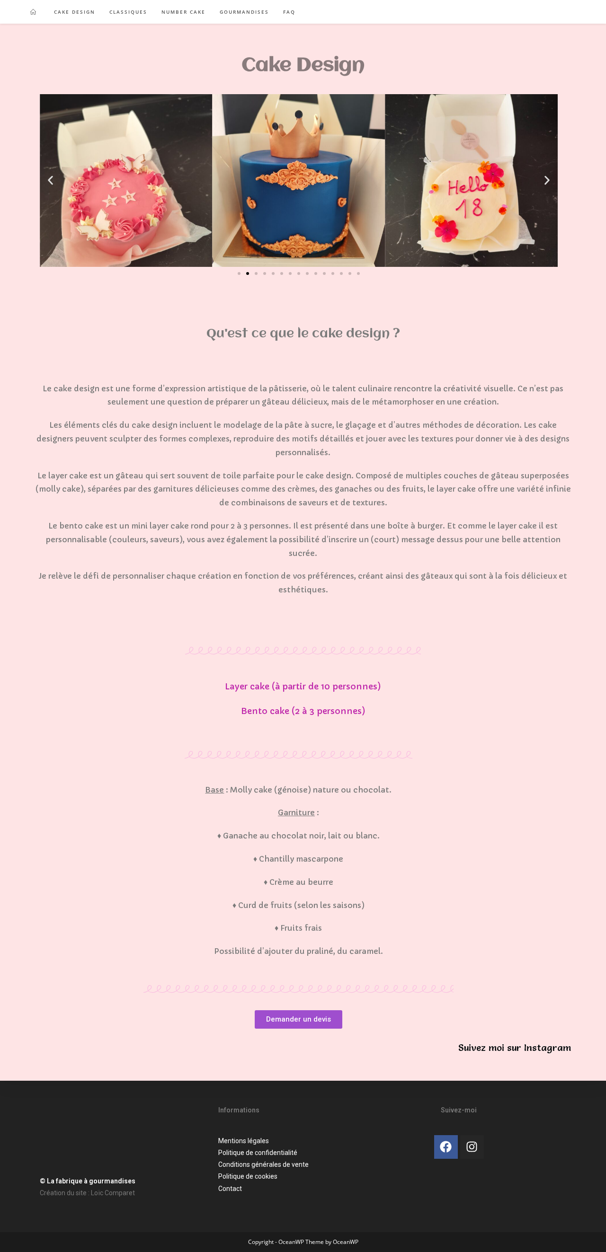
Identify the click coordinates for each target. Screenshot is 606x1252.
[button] (50, 180)
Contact (230, 1188)
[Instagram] (472, 1147)
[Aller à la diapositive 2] (247, 273)
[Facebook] (446, 1147)
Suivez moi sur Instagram (514, 1047)
